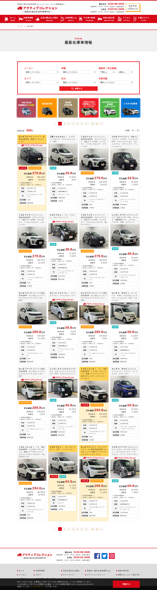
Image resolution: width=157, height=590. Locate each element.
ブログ (38, 575)
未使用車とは (71, 19)
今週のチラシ (144, 19)
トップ (19, 26)
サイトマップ (68, 575)
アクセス (127, 19)
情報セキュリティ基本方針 (129, 575)
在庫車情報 (28, 19)
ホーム (13, 19)
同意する (126, 584)
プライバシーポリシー (96, 575)
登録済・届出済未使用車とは (99, 571)
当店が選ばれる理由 (49, 19)
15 (93, 124)
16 (97, 124)
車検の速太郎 (109, 19)
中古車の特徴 (89, 19)
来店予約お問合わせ (133, 7)
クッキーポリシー (37, 586)
